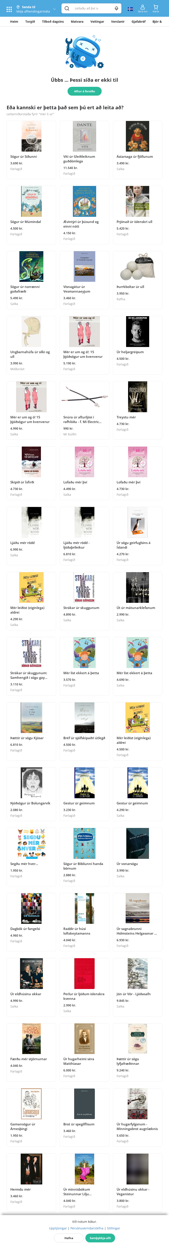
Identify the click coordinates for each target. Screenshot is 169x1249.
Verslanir (118, 21)
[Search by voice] (116, 8)
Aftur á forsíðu (84, 91)
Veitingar (97, 21)
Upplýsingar (58, 1228)
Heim (14, 21)
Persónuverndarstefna (86, 1228)
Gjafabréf (138, 21)
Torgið (30, 21)
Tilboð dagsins (53, 21)
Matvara (77, 21)
